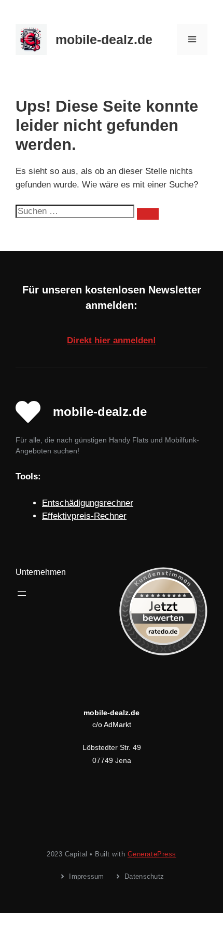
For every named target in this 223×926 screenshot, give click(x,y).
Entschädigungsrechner (87, 503)
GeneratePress (152, 854)
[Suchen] (148, 214)
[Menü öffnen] (22, 593)
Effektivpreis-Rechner (84, 516)
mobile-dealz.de (103, 39)
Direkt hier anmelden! (111, 340)
